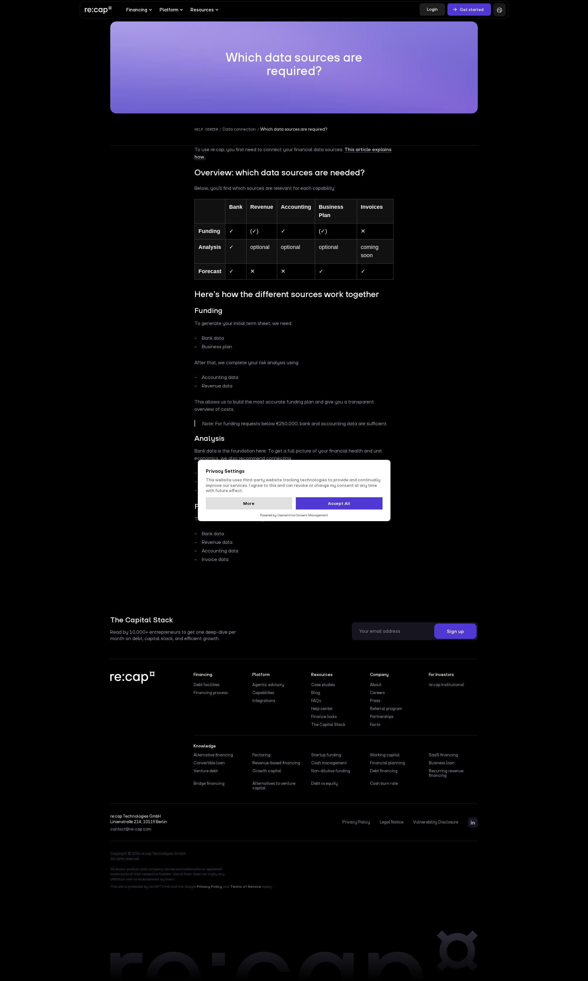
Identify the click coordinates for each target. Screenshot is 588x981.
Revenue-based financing (276, 763)
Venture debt (206, 771)
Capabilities (263, 692)
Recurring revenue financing (446, 773)
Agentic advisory (268, 684)
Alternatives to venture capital (273, 785)
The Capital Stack (328, 724)
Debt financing (384, 771)
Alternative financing (213, 755)
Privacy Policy (356, 822)
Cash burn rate (384, 783)
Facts (375, 724)
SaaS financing (443, 755)
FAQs (316, 700)
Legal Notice (391, 822)
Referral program (386, 708)
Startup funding (326, 755)
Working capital (385, 755)
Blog (315, 692)
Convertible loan (209, 763)
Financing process (211, 692)
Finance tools (324, 716)
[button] (139, 10)
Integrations (263, 700)
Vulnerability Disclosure (435, 822)
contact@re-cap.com (130, 829)
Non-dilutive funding (330, 771)
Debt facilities (206, 684)
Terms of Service (245, 886)
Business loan (441, 763)
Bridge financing (209, 783)
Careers (377, 692)
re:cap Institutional (446, 684)
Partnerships (381, 716)
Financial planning (387, 763)
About (375, 684)
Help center (322, 708)
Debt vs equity (324, 783)
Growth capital (266, 771)
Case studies (323, 684)
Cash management (329, 763)
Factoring (261, 755)
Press (375, 700)
